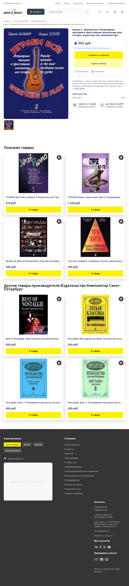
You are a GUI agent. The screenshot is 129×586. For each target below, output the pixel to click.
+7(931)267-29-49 (100, 507)
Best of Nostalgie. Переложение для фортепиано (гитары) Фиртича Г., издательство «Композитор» (33, 339)
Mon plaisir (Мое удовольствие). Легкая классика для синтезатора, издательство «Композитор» (95, 339)
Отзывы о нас (70, 462)
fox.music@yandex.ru (102, 531)
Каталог (37, 11)
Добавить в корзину (99, 55)
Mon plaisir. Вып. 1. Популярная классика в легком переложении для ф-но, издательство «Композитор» (33, 402)
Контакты (78, 3)
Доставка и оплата (95, 3)
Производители (71, 480)
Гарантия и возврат (116, 3)
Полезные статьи (72, 489)
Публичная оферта (73, 466)
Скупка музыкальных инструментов (81, 471)
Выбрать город (13, 3)
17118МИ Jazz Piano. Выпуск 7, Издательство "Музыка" (33, 197)
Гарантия (68, 453)
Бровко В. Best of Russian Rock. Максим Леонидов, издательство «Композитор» (33, 261)
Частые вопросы (72, 444)
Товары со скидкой (73, 493)
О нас (57, 3)
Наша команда (71, 458)
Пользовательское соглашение (79, 475)
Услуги (67, 3)
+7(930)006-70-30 (100, 510)
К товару (33, 209)
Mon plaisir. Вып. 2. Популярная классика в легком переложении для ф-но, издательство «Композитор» (95, 402)
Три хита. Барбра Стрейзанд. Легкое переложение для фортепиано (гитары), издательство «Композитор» (95, 261)
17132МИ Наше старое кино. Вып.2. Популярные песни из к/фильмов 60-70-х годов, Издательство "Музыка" (95, 197)
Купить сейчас (98, 63)
